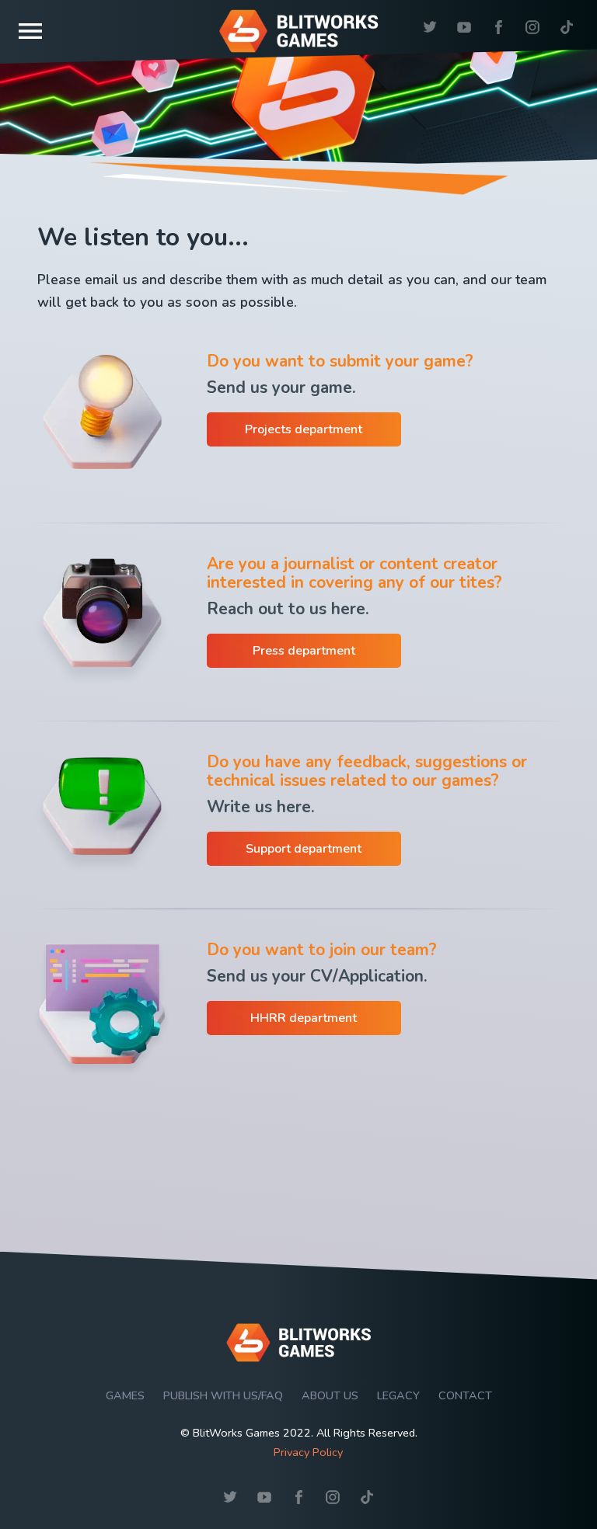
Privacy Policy (308, 1452)
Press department (304, 650)
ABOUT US (330, 1395)
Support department (303, 848)
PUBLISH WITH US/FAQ (223, 1395)
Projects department (303, 429)
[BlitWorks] (298, 1366)
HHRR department (303, 1018)
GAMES (125, 1395)
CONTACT (465, 1395)
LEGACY (398, 1395)
